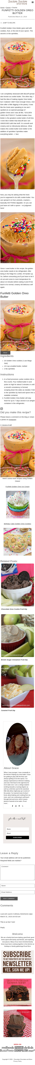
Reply (2, 927)
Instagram (12, 420)
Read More (27, 946)
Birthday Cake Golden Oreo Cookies (17, 524)
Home (2, 7)
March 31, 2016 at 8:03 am (10, 917)
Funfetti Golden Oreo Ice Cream (17, 487)
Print (5, 353)
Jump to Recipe (8, 23)
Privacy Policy (17, 1061)
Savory (8, 7)
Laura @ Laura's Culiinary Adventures (14, 914)
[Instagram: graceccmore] (17, 409)
